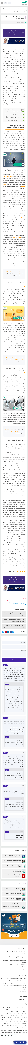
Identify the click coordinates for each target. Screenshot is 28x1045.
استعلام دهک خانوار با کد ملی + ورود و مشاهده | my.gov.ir (15, 952)
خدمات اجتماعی (15, 9)
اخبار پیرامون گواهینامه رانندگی (12, 120)
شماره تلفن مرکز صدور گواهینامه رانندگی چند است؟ (15, 118)
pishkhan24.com (17, 237)
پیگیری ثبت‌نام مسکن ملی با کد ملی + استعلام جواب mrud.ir (14, 970)
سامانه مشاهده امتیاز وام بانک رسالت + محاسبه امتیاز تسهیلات (14, 961)
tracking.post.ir (21, 217)
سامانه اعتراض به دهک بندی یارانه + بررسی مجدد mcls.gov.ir (15, 965)
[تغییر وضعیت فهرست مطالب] (22, 110)
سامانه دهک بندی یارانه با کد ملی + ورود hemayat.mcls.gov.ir (17, 957)
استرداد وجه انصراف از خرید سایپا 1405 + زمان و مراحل (14, 981)
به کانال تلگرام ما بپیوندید (16, 603)
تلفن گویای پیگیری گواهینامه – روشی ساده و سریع (15, 115)
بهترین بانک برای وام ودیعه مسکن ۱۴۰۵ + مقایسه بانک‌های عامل (15, 986)
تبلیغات (24, 1001)
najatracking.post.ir (8, 176)
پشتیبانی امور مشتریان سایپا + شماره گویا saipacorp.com (17, 991)
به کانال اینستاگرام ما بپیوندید (15, 599)
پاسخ (5, 665)
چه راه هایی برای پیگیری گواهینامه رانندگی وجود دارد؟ (14, 112)
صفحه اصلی (23, 9)
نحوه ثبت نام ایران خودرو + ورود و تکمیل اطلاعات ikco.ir (13, 978)
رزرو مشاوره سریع (22, 999)
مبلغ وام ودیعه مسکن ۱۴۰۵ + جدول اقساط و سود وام (14, 983)
